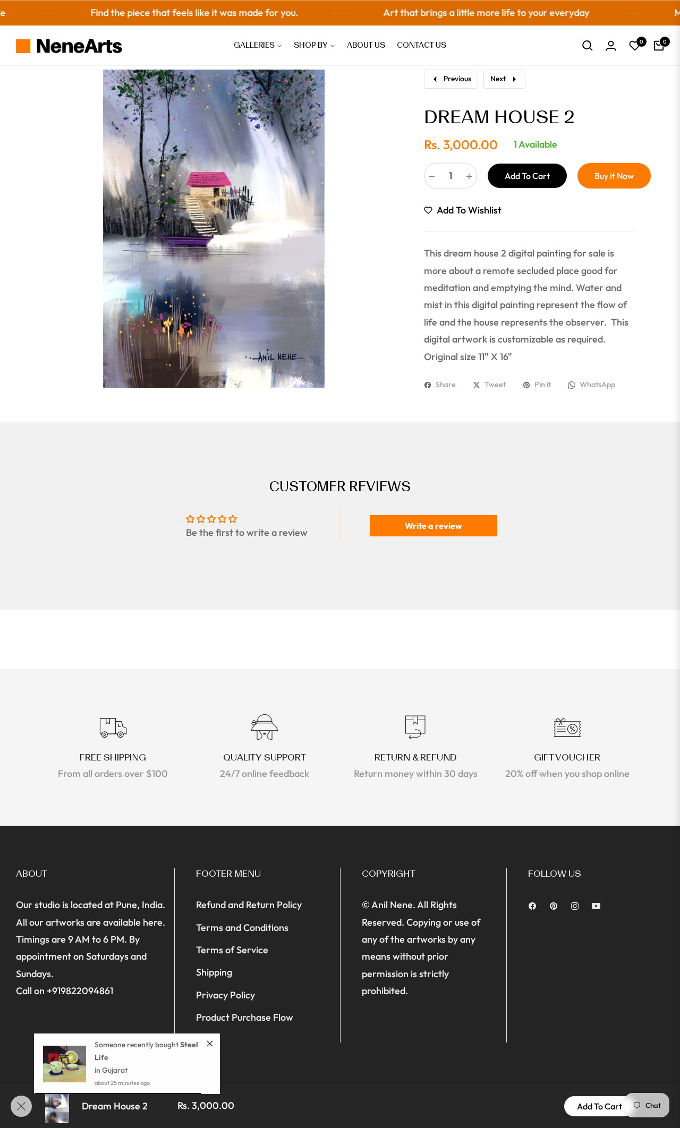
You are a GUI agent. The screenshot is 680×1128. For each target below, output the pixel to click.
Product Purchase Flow (244, 1017)
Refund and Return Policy (249, 905)
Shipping (214, 972)
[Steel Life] (64, 1064)
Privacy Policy (225, 995)
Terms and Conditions (242, 927)
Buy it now (614, 175)
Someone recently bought (137, 1044)
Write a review (433, 525)
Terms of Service (232, 950)
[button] (587, 45)
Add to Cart (599, 1106)
